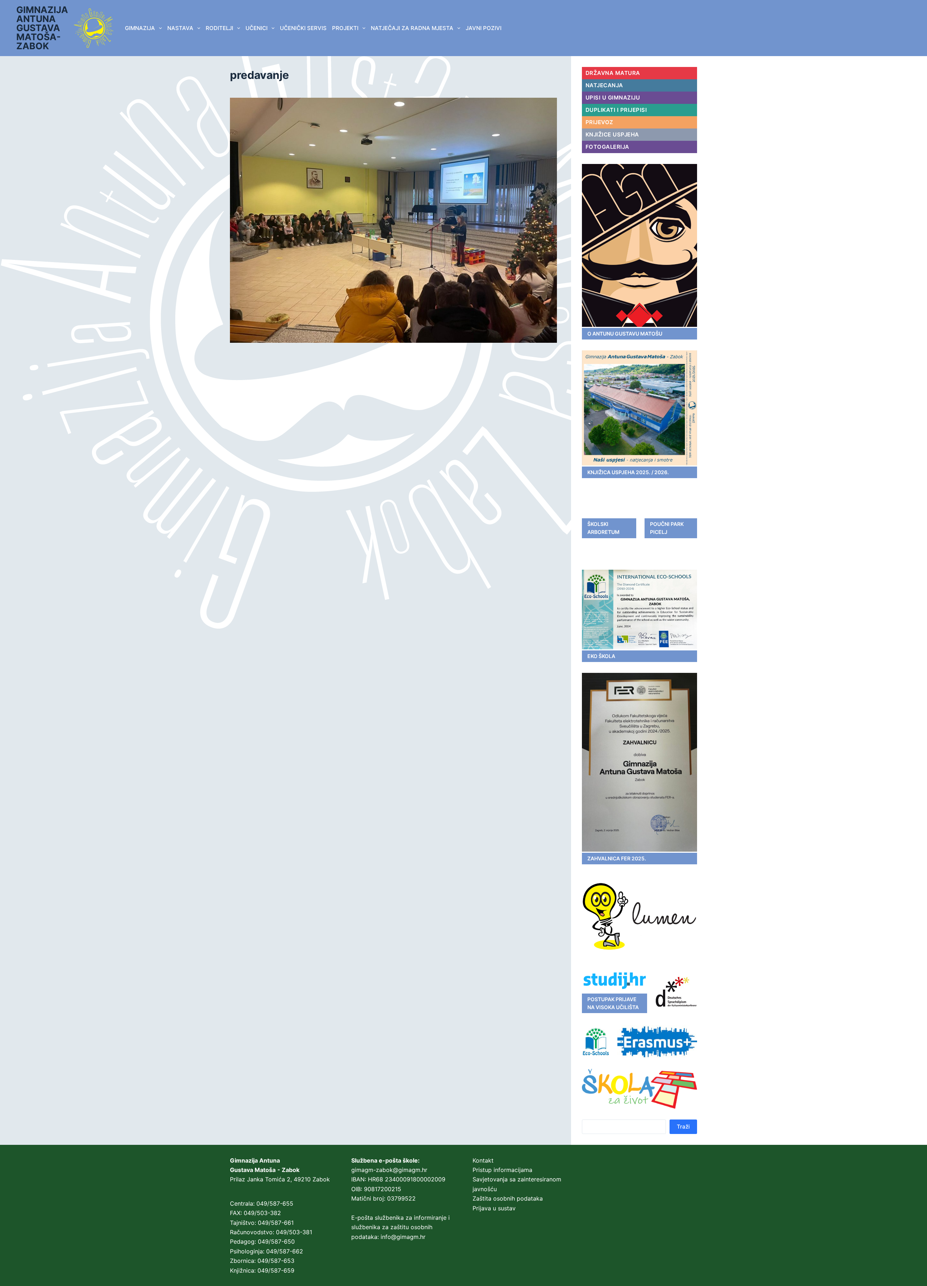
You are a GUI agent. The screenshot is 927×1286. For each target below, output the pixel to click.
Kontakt (483, 1160)
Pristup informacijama (502, 1169)
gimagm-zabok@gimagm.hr (389, 1169)
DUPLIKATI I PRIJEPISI (616, 109)
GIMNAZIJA (140, 28)
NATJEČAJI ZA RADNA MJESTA (412, 28)
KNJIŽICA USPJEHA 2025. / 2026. (628, 472)
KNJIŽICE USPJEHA (612, 134)
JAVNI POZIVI (484, 28)
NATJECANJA (604, 85)
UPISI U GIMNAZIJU (613, 97)
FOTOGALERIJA (607, 146)
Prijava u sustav (494, 1208)
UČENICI (257, 28)
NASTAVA (180, 28)
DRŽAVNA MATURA (613, 72)
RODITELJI (219, 28)
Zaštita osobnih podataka (508, 1198)
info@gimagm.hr (403, 1236)
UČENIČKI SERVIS (303, 28)
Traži (683, 1126)
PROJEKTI (345, 28)
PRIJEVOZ (599, 122)
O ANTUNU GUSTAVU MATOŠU (624, 333)
